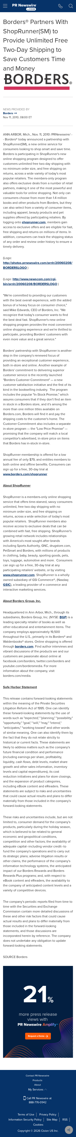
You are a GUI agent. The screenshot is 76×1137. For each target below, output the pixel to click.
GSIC (7, 584)
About (37, 1085)
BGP (63, 617)
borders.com (24, 646)
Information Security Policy (25, 1119)
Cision (45, 1131)
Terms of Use (26, 1114)
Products (37, 1080)
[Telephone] (60, 6)
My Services (36, 1089)
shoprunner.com (34, 222)
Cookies (38, 1125)
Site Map (52, 1119)
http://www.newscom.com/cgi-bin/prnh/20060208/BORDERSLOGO (30, 281)
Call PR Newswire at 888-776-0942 (38, 1100)
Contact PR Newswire (37, 1075)
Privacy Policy (47, 1114)
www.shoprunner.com (19, 575)
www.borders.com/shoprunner (25, 474)
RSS (64, 1119)
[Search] (71, 6)
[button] (38, 82)
